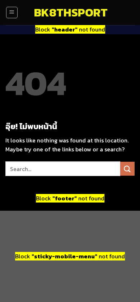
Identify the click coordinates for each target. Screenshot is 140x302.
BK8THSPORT (70, 12)
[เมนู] (12, 12)
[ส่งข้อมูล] (127, 169)
